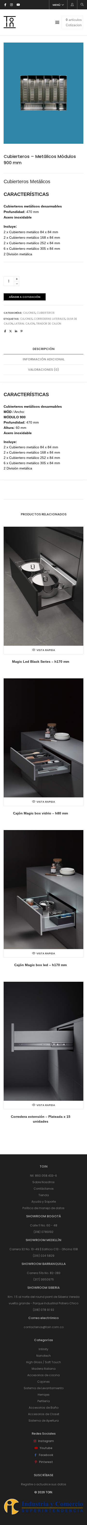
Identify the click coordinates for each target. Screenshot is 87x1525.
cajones (26, 319)
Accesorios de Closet (43, 1414)
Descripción (44, 349)
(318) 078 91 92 (43, 1310)
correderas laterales (49, 319)
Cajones (29, 313)
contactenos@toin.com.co (44, 1327)
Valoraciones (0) (43, 369)
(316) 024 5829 (43, 1256)
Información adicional (44, 359)
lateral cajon (24, 323)
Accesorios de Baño (43, 1408)
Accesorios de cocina (43, 1375)
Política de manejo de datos (43, 1208)
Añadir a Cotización (24, 297)
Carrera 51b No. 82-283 (43, 1273)
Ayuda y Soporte (43, 1202)
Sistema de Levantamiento (44, 1388)
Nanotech (43, 1356)
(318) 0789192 (43, 1232)
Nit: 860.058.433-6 (43, 1176)
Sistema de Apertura (44, 1421)
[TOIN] (10, 26)
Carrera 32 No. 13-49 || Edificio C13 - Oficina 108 (43, 1249)
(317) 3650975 (43, 1279)
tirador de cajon (48, 323)
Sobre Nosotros (43, 1182)
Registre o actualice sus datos (43, 1484)
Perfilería (43, 1401)
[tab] (43, 349)
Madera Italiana (44, 1369)
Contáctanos (44, 1189)
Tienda (43, 1195)
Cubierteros (46, 313)
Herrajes (44, 1395)
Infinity (43, 1349)
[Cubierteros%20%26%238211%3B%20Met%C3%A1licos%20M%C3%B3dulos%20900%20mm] (5, 331)
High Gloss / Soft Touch (43, 1362)
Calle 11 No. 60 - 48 (43, 1225)
